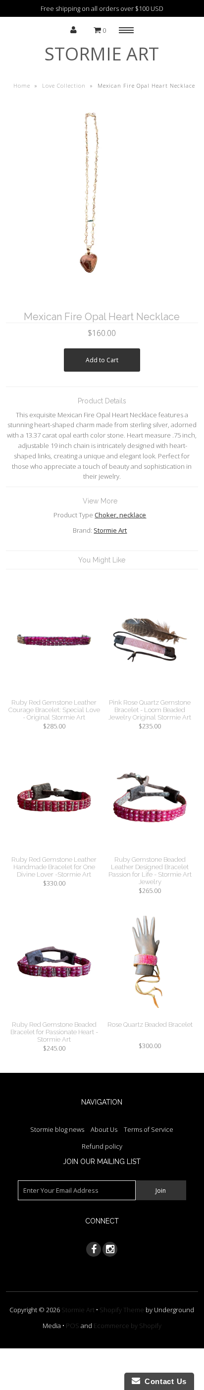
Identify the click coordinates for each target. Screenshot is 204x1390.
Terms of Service (148, 1129)
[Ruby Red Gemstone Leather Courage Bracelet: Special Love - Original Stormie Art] (54, 693)
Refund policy (102, 1146)
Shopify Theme (122, 1309)
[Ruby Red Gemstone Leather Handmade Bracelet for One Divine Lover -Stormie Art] (54, 850)
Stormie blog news (57, 1129)
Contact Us (163, 1381)
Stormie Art (102, 54)
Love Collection (64, 85)
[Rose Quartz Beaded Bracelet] (150, 1015)
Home (21, 85)
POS (72, 1325)
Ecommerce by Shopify (127, 1325)
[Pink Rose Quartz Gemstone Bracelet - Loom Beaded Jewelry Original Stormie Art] (150, 693)
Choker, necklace (120, 514)
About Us (104, 1129)
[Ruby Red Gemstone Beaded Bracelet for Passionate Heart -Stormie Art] (54, 1015)
